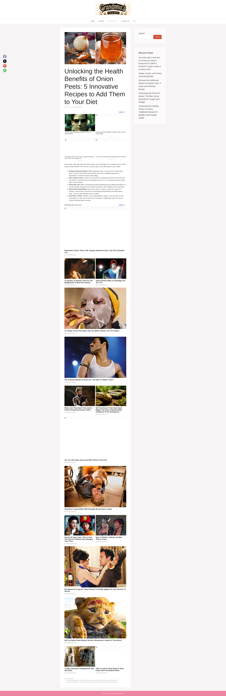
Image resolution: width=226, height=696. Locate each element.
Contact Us (125, 21)
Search (142, 33)
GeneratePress (121, 693)
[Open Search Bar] (134, 21)
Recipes (101, 21)
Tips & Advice (112, 21)
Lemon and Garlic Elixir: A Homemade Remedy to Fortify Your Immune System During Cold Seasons (92, 682)
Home (93, 21)
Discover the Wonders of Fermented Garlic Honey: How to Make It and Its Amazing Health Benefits (91, 680)
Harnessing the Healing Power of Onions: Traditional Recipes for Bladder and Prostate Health (149, 112)
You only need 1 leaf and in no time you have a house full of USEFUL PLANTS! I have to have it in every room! (150, 63)
